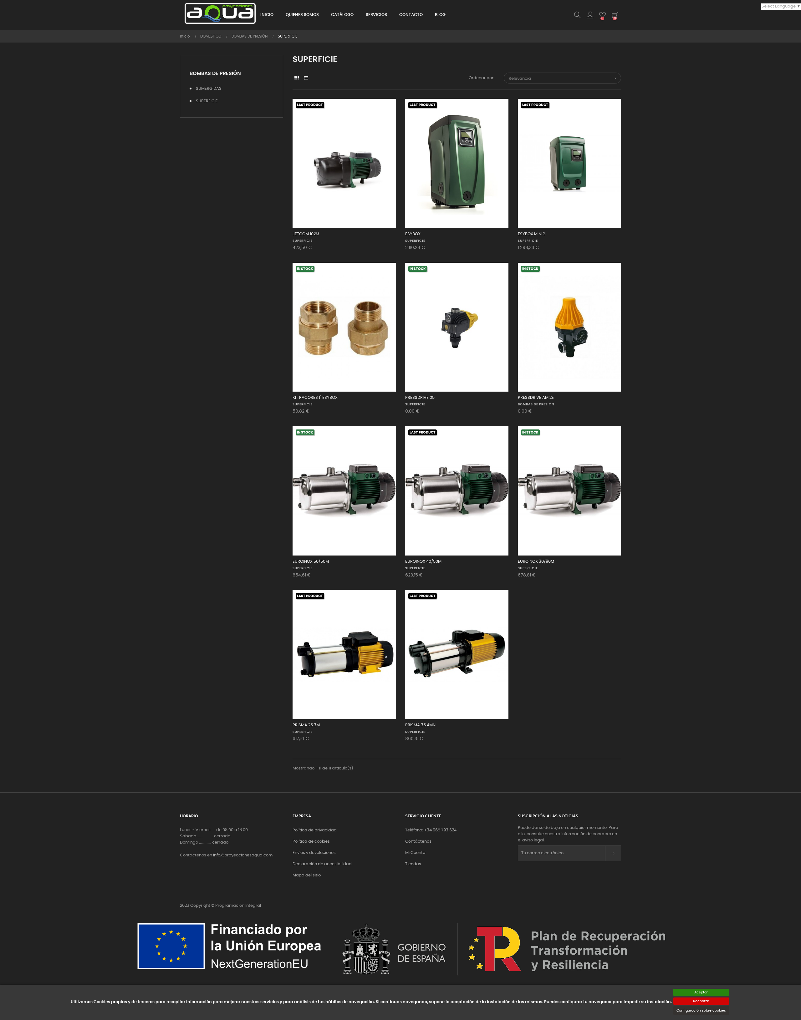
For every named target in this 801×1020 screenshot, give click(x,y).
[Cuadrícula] (296, 78)
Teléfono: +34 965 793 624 (431, 830)
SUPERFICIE (207, 101)
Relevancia (563, 78)
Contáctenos (418, 842)
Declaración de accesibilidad (322, 864)
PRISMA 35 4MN (420, 725)
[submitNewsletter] (613, 853)
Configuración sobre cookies (701, 1010)
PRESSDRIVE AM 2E (536, 398)
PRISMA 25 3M (306, 725)
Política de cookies (311, 842)
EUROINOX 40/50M (423, 562)
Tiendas (413, 864)
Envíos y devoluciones (314, 853)
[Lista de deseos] (384, 110)
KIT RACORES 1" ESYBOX (315, 398)
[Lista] (306, 78)
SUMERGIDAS (209, 89)
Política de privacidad (315, 830)
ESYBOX (413, 234)
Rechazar (701, 1001)
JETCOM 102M (306, 234)
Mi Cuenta (415, 853)
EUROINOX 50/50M (311, 562)
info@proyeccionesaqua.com (243, 855)
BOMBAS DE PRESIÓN (215, 73)
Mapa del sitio (307, 875)
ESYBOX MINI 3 (532, 234)
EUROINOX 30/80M (536, 562)
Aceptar (701, 992)
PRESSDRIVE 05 (420, 398)
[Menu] (590, 15)
